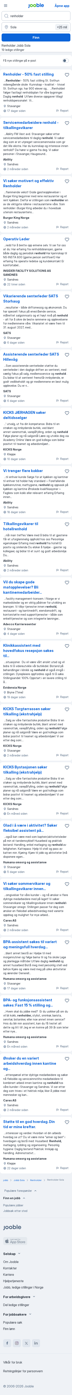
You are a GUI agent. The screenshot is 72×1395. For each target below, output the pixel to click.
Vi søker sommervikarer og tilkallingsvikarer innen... (26, 886)
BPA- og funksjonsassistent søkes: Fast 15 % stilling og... (28, 1002)
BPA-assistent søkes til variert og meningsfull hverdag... (30, 944)
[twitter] (26, 1343)
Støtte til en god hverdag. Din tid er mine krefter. (29, 1124)
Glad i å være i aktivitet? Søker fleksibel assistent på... (30, 828)
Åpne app (62, 6)
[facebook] (7, 1343)
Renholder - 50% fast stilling (28, 74)
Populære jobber (13, 1205)
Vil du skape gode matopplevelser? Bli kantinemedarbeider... (22, 587)
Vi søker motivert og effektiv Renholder (28, 183)
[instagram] (17, 1343)
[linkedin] (36, 1343)
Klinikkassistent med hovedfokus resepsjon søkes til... (28, 650)
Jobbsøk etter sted (15, 1211)
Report (64, 110)
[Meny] (6, 6)
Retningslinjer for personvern (23, 1371)
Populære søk (12, 1322)
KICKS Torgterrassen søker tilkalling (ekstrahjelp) (27, 711)
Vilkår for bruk (12, 1362)
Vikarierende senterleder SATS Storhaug (30, 298)
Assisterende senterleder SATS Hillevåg (31, 357)
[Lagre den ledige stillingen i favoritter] (67, 75)
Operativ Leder (16, 239)
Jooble (29, 1386)
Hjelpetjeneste (13, 1281)
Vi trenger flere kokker (23, 471)
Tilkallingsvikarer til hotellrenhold (20, 526)
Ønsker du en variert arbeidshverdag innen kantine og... (29, 1063)
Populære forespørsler (18, 1190)
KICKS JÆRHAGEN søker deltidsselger (24, 415)
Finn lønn (9, 1329)
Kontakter (10, 1268)
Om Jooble (11, 1262)
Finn (36, 37)
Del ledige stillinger (16, 1305)
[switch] (65, 61)
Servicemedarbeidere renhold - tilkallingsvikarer (31, 125)
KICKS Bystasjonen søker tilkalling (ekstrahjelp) (25, 769)
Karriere (8, 1275)
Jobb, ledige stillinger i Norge (23, 1287)
